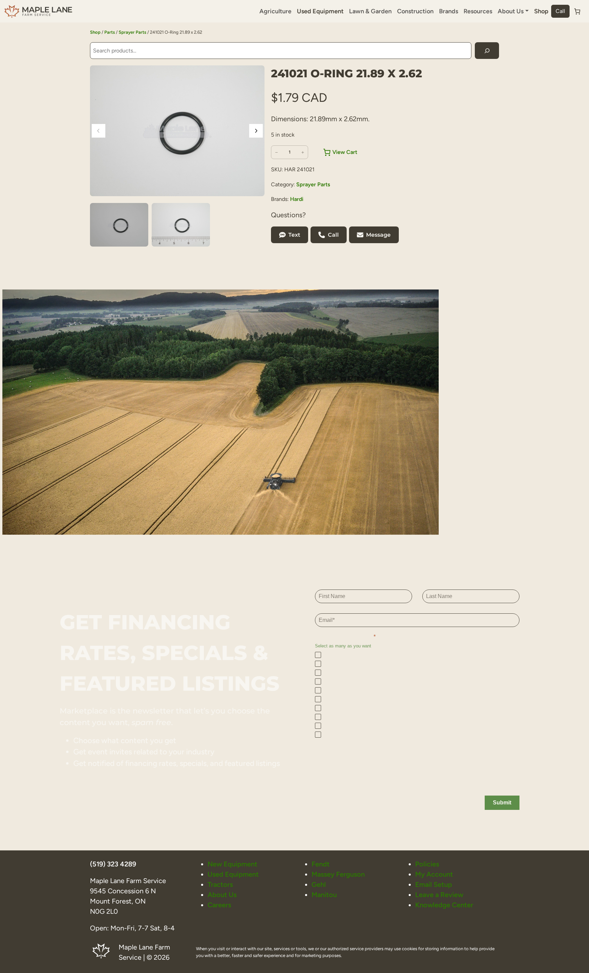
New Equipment (232, 864)
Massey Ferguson (338, 874)
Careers (219, 905)
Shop (541, 11)
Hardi (296, 199)
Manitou (324, 895)
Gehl (319, 884)
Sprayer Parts (132, 32)
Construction (415, 11)
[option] (181, 225)
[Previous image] (98, 131)
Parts (109, 32)
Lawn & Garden (370, 11)
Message (378, 235)
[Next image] (256, 131)
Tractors (220, 884)
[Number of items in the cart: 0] (577, 11)
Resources (478, 11)
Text (294, 235)
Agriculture (275, 11)
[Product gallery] (177, 130)
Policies (427, 864)
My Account (434, 874)
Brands (448, 11)
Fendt (321, 864)
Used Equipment (320, 11)
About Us (222, 895)
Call (560, 11)
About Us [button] (511, 11)
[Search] (487, 50)
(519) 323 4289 (113, 864)
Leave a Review (439, 895)
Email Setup (433, 884)
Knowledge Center (444, 905)
